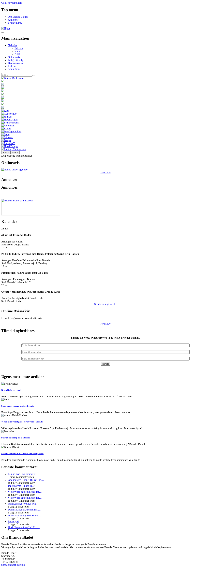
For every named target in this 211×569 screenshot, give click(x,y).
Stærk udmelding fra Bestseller (15, 437)
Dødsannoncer (15, 63)
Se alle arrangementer (105, 304)
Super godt (13, 521)
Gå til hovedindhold (11, 2)
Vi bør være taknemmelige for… (25, 491)
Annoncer (13, 19)
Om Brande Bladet (18, 16)
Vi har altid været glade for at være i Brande (22, 421)
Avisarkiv (106, 172)
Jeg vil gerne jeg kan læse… (22, 485)
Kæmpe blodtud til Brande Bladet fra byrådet (22, 453)
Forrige (6, 152)
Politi (17, 54)
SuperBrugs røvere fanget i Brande (17, 406)
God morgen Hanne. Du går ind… (26, 480)
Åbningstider (14, 69)
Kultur (18, 51)
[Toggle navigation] (2, 32)
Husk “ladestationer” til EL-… (24, 527)
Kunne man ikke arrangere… (23, 474)
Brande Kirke (15, 22)
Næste (15, 152)
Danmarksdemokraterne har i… (24, 509)
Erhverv (19, 48)
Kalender (12, 66)
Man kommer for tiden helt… (23, 503)
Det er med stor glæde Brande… (25, 515)
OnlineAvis (14, 57)
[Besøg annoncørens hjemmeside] (105, 78)
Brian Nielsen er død (10, 390)
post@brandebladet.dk (13, 564)
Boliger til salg (15, 60)
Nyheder (12, 45)
